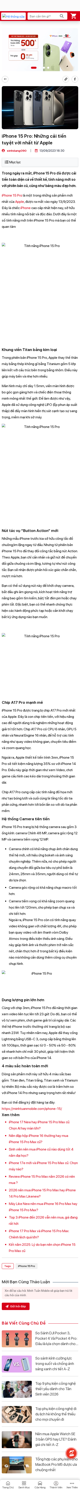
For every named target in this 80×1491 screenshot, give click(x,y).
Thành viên (56, 1487)
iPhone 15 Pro (12, 195)
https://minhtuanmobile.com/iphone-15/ (32, 1109)
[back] (5, 79)
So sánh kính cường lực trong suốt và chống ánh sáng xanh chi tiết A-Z (54, 1363)
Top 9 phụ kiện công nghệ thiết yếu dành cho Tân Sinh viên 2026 (55, 1388)
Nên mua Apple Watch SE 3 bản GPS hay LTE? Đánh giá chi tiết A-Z (55, 1439)
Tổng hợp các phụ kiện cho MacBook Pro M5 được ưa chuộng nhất (56, 1464)
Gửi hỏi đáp (17, 1306)
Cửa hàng (40, 1487)
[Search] (61, 16)
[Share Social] (75, 79)
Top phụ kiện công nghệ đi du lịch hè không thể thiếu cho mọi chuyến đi (55, 1414)
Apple (19, 201)
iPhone (25, 208)
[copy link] (65, 79)
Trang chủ (8, 1487)
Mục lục (15, 162)
